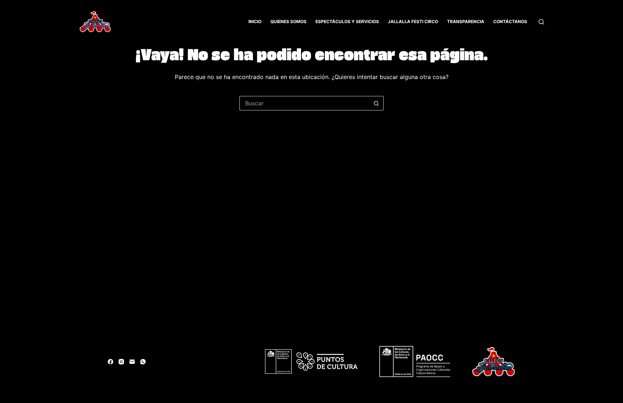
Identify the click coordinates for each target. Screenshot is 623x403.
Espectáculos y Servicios (347, 21)
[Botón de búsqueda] (376, 103)
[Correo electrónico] (132, 361)
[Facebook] (110, 361)
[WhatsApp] (143, 361)
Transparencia (465, 21)
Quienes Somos (288, 21)
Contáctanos (510, 21)
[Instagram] (121, 361)
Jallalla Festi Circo (413, 21)
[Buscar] (541, 22)
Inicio (254, 21)
